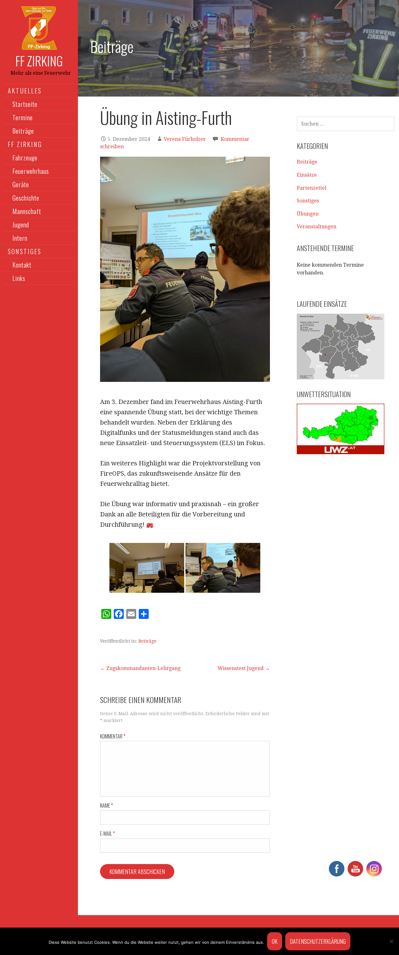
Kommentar (112, 736)
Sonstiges (308, 201)
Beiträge (23, 130)
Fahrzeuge (24, 157)
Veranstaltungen (316, 227)
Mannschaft (26, 211)
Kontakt (21, 264)
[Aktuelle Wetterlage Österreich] (340, 429)
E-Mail (107, 833)
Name (106, 805)
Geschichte (25, 197)
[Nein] (391, 941)
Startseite (24, 104)
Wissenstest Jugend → (244, 668)
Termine (22, 117)
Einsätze (307, 175)
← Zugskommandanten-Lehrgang (140, 668)
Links (18, 278)
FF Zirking (39, 60)
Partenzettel (311, 188)
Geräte (20, 184)
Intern (19, 238)
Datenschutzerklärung (318, 941)
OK (274, 941)
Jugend (20, 224)
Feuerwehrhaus (30, 171)
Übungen (308, 214)
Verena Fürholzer (185, 139)
